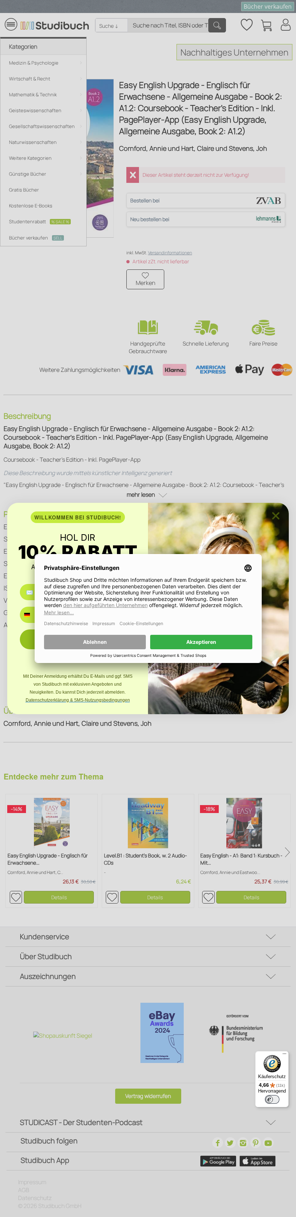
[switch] (272, 1099)
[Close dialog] (276, 516)
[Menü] (284, 1055)
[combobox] (32, 615)
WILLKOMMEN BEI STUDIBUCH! (77, 517)
